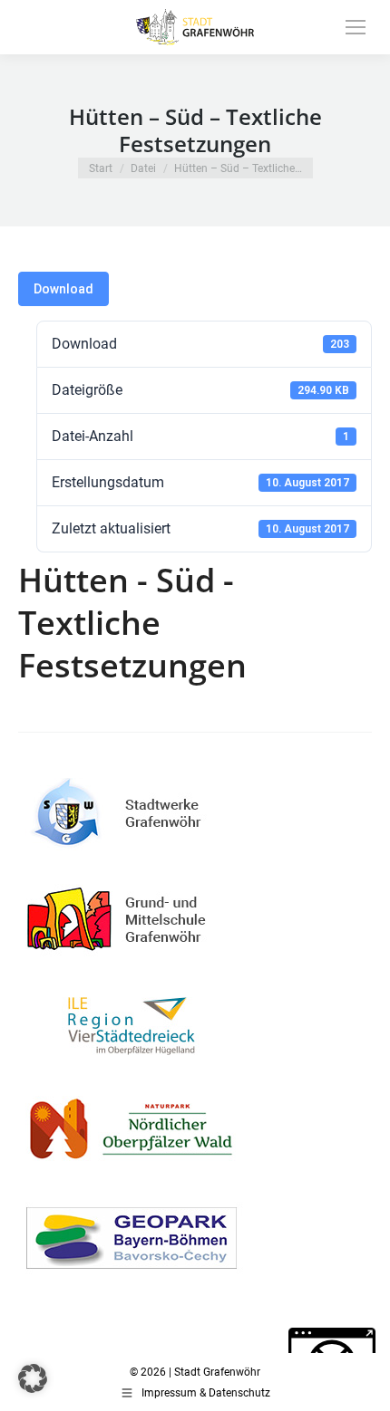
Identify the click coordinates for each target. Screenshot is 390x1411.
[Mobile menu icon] (355, 27)
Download (63, 289)
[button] (32, 1378)
